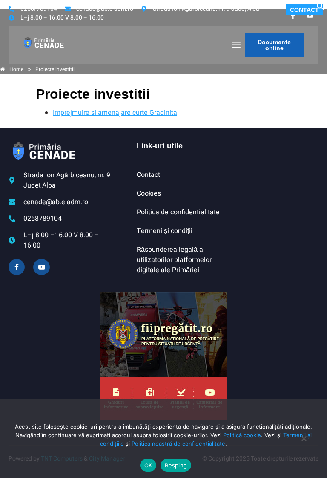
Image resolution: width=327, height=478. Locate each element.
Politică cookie (242, 435)
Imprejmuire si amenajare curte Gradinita (115, 113)
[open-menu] (236, 45)
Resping (176, 465)
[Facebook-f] (17, 267)
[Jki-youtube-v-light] (41, 267)
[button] (320, 8)
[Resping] (304, 442)
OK (148, 465)
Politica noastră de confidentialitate (178, 443)
